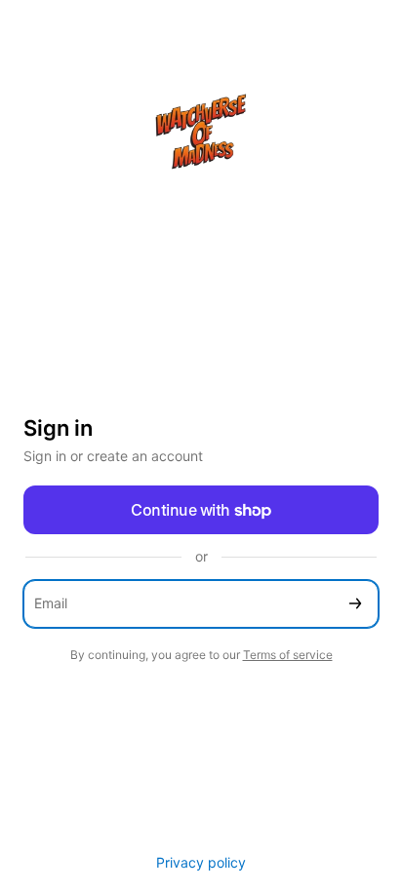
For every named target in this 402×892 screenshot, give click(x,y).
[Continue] (355, 604)
